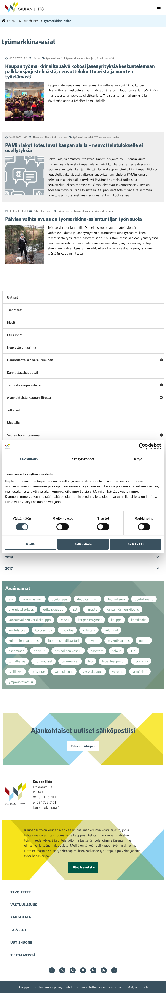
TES (133, 651)
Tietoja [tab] (137, 459)
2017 (9, 568)
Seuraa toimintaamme (23, 435)
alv (11, 599)
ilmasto (91, 609)
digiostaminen (87, 599)
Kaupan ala (20, 917)
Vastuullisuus (23, 904)
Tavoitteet (20, 892)
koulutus (67, 630)
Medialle (13, 422)
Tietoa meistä (22, 955)
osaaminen (16, 651)
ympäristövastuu (21, 682)
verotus (117, 671)
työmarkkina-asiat (104, 58)
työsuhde (38, 671)
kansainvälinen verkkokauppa (30, 620)
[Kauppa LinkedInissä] (93, 970)
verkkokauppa (93, 671)
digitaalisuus (116, 599)
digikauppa (60, 599)
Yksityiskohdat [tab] (83, 459)
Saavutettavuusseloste (96, 987)
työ (90, 661)
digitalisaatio (144, 599)
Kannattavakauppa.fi (22, 372)
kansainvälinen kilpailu (123, 609)
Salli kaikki (136, 544)
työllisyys (15, 671)
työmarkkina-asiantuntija (79, 58)
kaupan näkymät (90, 620)
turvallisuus (17, 661)
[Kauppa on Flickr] (114, 970)
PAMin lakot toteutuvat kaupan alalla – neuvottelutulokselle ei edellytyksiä (74, 147)
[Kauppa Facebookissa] (52, 970)
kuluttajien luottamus (24, 640)
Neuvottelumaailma (21, 347)
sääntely (97, 651)
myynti (93, 640)
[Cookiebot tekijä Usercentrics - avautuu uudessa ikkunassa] (142, 446)
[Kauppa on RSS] (104, 970)
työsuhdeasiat (65, 210)
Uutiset (37, 58)
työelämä (141, 661)
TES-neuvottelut (103, 137)
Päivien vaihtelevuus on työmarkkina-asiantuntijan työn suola (73, 219)
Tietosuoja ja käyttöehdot (56, 987)
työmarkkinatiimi (55, 58)
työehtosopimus (113, 661)
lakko (116, 137)
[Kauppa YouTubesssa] (83, 970)
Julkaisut (13, 410)
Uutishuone (21, 942)
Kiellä (30, 544)
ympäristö (139, 671)
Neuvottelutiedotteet (56, 137)
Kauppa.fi (25, 987)
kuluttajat (111, 630)
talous (116, 651)
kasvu (64, 620)
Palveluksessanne (43, 210)
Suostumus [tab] (29, 459)
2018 (9, 557)
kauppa (116, 620)
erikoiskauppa (53, 609)
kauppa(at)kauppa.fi (133, 987)
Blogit (11, 322)
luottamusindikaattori (63, 640)
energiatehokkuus (21, 609)
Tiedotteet (38, 137)
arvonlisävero (32, 599)
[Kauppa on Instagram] (73, 970)
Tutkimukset (43, 661)
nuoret (143, 640)
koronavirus (43, 630)
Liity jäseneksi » (83, 867)
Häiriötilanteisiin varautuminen (30, 360)
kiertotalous (17, 630)
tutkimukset (70, 661)
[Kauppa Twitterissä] (62, 970)
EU (75, 609)
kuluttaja (89, 630)
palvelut (39, 651)
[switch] (62, 526)
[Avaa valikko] (158, 7)
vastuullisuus (63, 671)
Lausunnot (15, 335)
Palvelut (18, 930)
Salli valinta (83, 544)
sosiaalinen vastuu (68, 651)
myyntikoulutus (119, 640)
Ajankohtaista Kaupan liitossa (29, 397)
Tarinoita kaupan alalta (24, 385)
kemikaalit (138, 620)
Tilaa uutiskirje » (83, 746)
